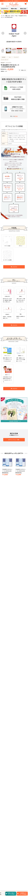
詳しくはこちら (14, 266)
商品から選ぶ (23, 8)
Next (25, 33)
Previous (2, 33)
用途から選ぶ (14, 8)
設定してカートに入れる (11, 893)
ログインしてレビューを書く (14, 439)
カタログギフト (4, 8)
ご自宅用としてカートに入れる (23, 893)
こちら (16, 116)
